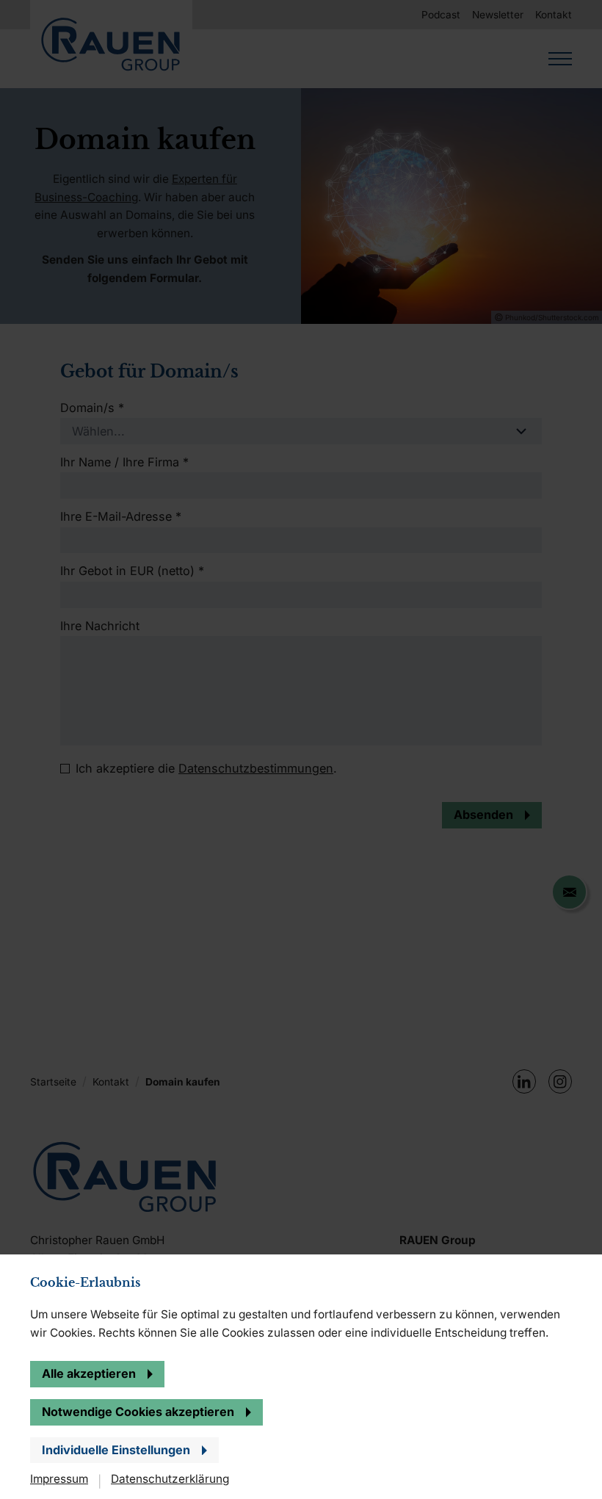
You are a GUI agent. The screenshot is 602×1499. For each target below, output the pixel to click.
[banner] (301, 749)
